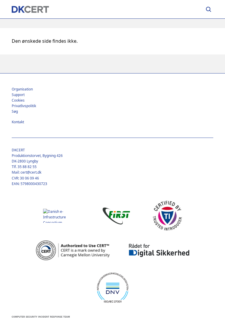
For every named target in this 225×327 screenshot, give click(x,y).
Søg (15, 111)
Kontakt (18, 121)
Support (18, 94)
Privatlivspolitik (24, 105)
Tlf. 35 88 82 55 (24, 166)
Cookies (18, 100)
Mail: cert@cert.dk (26, 172)
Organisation (22, 89)
